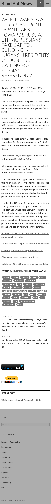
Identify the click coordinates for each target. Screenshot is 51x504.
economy (31, 281)
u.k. (35, 298)
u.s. (42, 298)
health (28, 287)
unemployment (27, 301)
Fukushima (6, 447)
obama (7, 294)
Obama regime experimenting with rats (20, 257)
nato (32, 291)
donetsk (19, 281)
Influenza (5, 457)
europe (28, 284)
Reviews (5, 477)
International (8, 15)
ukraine (7, 301)
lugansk (7, 291)
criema (25, 277)
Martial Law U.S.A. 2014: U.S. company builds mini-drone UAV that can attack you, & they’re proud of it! (25, 342)
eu (20, 284)
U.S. (3, 488)
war (20, 304)
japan (37, 287)
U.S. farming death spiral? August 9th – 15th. (21, 400)
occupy (17, 294)
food (6, 287)
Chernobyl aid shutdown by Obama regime (22, 250)
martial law (20, 291)
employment (9, 284)
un (15, 301)
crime (34, 277)
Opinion (4, 472)
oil (26, 294)
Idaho (4, 452)
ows (33, 294)
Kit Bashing (6, 467)
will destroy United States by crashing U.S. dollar (24, 264)
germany (17, 287)
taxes (15, 298)
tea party (26, 298)
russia (6, 298)
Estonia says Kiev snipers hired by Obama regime (25, 243)
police (42, 294)
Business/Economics (10, 442)
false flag (39, 284)
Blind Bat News (16, 3)
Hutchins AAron (22, 81)
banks (6, 277)
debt (43, 277)
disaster (7, 281)
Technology (6, 482)
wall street (9, 304)
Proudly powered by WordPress (13, 500)
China (15, 277)
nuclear (42, 291)
